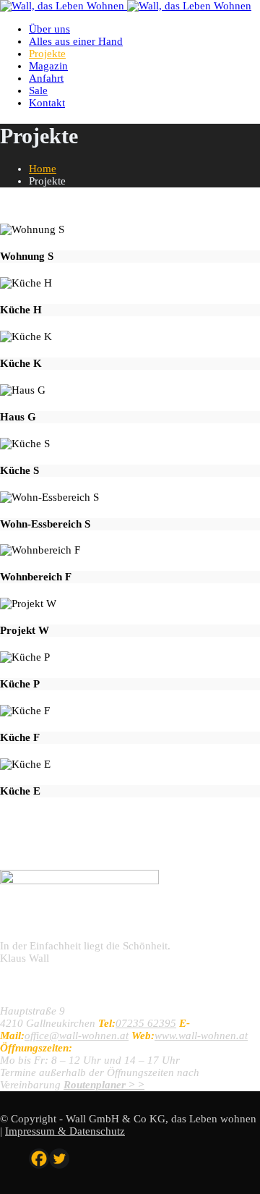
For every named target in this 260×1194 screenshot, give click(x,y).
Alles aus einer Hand (76, 41)
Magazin (48, 66)
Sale (38, 90)
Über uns (49, 29)
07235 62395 (146, 1023)
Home (42, 168)
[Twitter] (59, 1158)
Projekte (47, 53)
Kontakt (47, 103)
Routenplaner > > (104, 1085)
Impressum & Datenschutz (65, 1131)
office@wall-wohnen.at (77, 1035)
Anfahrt (46, 78)
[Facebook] (39, 1158)
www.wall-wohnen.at (201, 1035)
